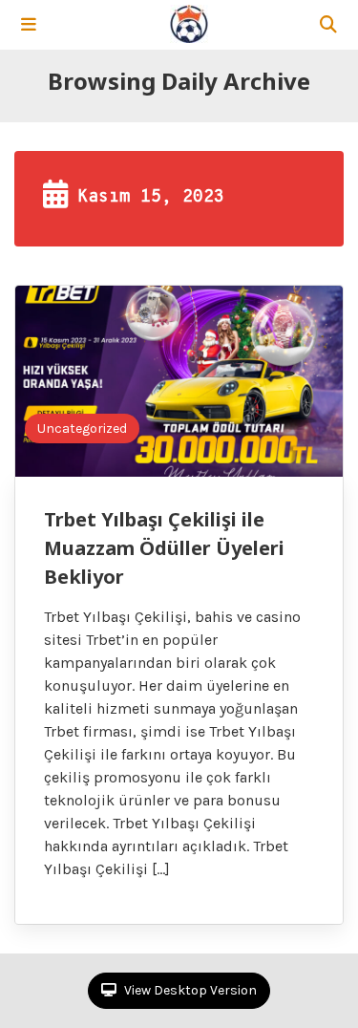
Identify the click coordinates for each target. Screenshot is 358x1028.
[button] (28, 25)
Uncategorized (82, 428)
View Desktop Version (189, 990)
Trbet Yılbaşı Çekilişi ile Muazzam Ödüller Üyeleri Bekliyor (164, 547)
